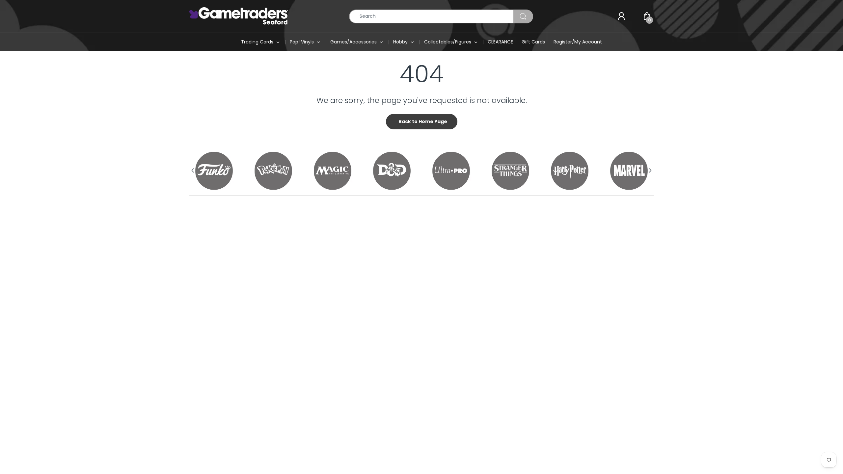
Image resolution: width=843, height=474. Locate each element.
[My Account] (621, 16)
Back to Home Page (422, 121)
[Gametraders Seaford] (238, 16)
